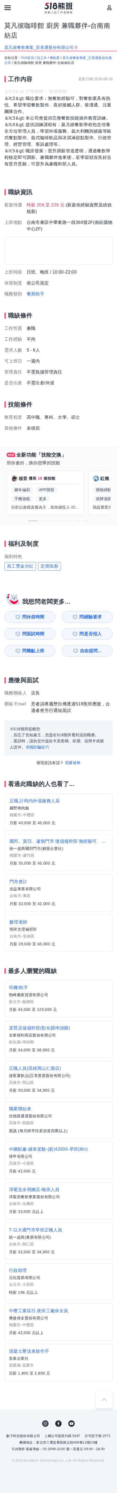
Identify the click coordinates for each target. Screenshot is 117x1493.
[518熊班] (58, 8)
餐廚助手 (36, 294)
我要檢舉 (73, 763)
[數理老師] (58, 933)
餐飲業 (55, 58)
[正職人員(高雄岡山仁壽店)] (58, 1079)
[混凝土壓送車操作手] (58, 1362)
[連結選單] (7, 7)
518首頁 (27, 58)
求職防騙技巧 (37, 747)
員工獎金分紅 (20, 566)
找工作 (42, 58)
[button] (33, 520)
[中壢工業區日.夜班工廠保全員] (58, 1322)
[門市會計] (58, 893)
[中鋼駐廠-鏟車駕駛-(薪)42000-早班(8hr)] (58, 1160)
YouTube (71, 1423)
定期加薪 (50, 566)
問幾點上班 (33, 650)
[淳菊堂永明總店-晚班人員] (58, 1201)
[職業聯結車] (58, 1120)
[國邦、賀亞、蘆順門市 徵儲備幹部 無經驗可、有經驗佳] (58, 852)
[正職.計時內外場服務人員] (58, 812)
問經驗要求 (90, 617)
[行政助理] (58, 1281)
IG (45, 1423)
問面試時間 (33, 633)
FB (58, 1423)
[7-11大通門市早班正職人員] (58, 1241)
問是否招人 (90, 633)
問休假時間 (33, 617)
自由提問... (90, 650)
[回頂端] (103, 1399)
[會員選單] (109, 7)
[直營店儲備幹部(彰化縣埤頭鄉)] (58, 1039)
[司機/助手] (58, 999)
